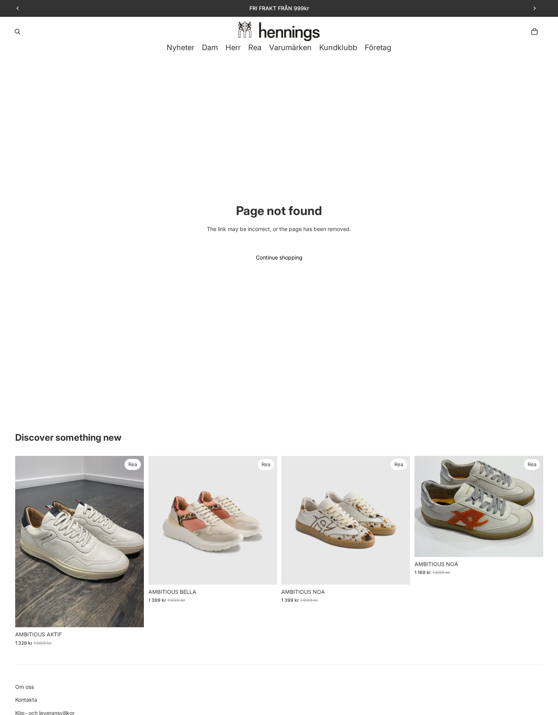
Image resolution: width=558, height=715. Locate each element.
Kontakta (26, 699)
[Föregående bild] (17, 8)
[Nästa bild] (534, 8)
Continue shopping (279, 257)
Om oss (24, 686)
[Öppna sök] (17, 31)
